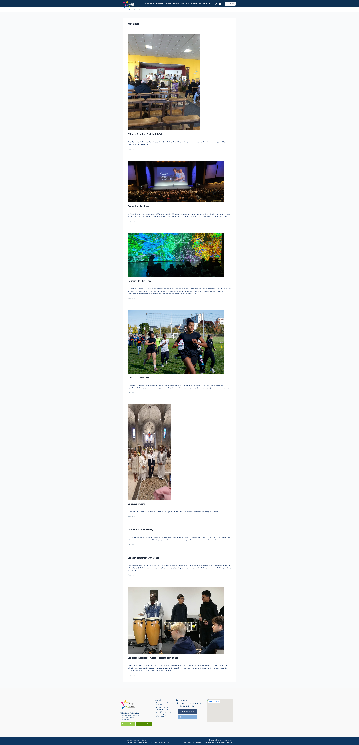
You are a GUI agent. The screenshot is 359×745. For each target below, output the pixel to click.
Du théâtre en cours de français (141, 529)
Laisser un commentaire (136, 138)
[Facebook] (220, 4)
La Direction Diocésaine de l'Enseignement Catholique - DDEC (148, 742)
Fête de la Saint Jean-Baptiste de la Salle (146, 134)
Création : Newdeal (227, 740)
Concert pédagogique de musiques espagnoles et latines (153, 657)
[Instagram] (216, 4)
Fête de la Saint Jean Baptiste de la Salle (162, 708)
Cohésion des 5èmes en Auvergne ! (143, 557)
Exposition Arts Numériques (140, 281)
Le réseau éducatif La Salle (136, 740)
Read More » (132, 149)
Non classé (149, 138)
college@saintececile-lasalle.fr (190, 703)
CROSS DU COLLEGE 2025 (138, 377)
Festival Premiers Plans (138, 206)
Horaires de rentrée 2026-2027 (162, 704)
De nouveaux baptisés (137, 503)
